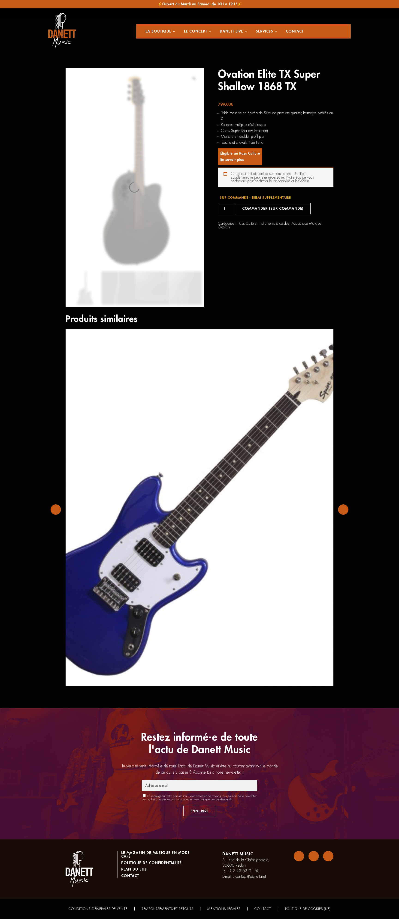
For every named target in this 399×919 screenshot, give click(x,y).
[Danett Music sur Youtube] (328, 856)
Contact (295, 31)
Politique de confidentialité (151, 863)
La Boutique (158, 31)
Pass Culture (247, 223)
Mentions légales (223, 908)
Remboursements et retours (167, 908)
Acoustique (300, 223)
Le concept (195, 31)
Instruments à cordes (274, 223)
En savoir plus (232, 160)
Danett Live (231, 31)
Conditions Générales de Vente (98, 908)
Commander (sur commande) (272, 208)
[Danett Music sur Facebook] (299, 856)
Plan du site (134, 869)
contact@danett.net (251, 876)
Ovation (224, 227)
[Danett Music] (62, 31)
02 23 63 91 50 (245, 871)
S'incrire (199, 811)
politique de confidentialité (215, 799)
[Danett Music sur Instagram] (313, 856)
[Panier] (332, 31)
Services (264, 31)
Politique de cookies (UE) (307, 908)
